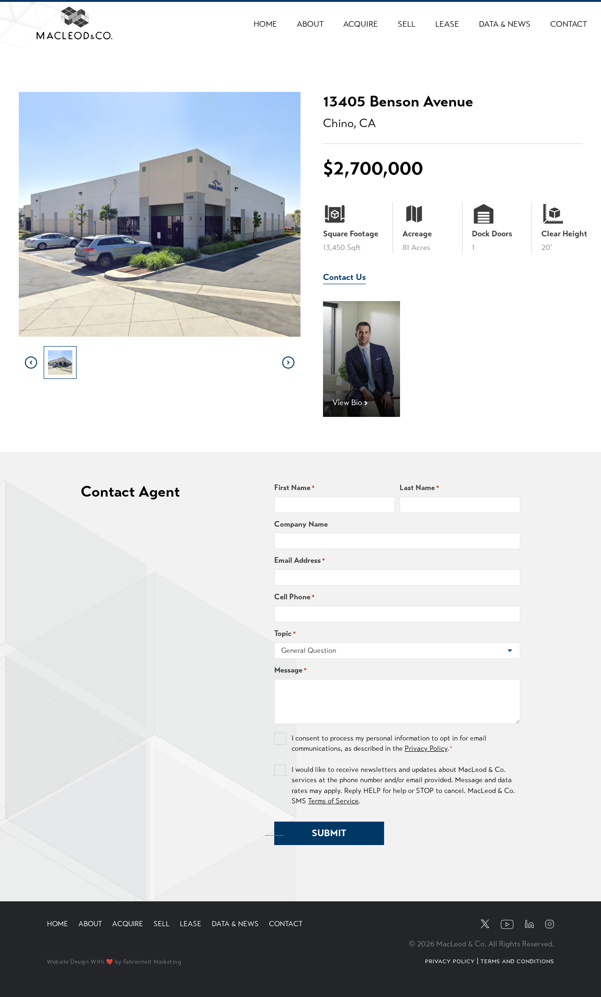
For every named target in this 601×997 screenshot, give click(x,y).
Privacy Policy (426, 748)
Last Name (419, 487)
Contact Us (344, 277)
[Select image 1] (60, 362)
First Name (294, 487)
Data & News (505, 24)
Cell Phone (294, 596)
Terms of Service (333, 801)
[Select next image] (288, 362)
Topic (285, 633)
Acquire (360, 24)
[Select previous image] (31, 362)
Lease (447, 24)
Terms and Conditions (517, 960)
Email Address (299, 560)
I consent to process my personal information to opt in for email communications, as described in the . (389, 743)
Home (265, 24)
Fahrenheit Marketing (152, 962)
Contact (568, 24)
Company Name (301, 524)
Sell (407, 24)
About (310, 24)
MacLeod (57, 13)
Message (290, 669)
